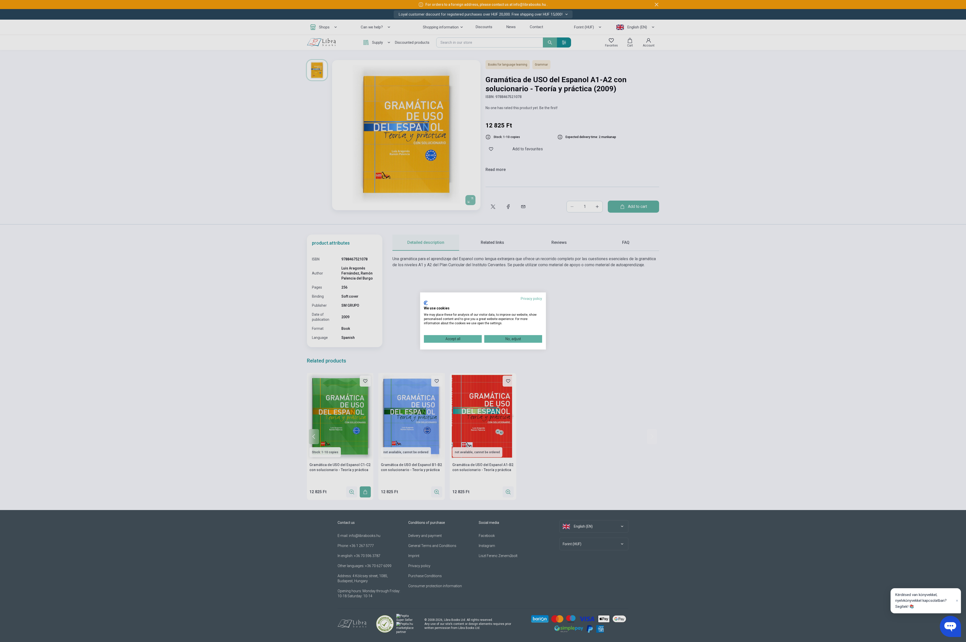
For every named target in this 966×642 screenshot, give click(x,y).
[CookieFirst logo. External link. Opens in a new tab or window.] (426, 303)
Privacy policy (531, 299)
